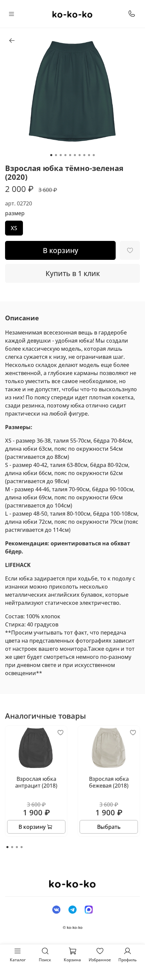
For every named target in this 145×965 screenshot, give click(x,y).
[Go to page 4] (22, 847)
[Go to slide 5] (70, 155)
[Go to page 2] (12, 847)
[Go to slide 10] (94, 155)
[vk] (56, 909)
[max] (89, 909)
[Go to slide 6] (75, 155)
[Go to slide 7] (80, 155)
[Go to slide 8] (84, 155)
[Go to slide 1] (51, 155)
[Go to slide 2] (56, 155)
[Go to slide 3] (61, 155)
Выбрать (109, 827)
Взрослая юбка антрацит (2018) (36, 782)
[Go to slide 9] (89, 155)
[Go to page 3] (17, 847)
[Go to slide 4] (65, 155)
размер (15, 213)
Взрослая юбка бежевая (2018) (109, 782)
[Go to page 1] (7, 847)
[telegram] (72, 909)
